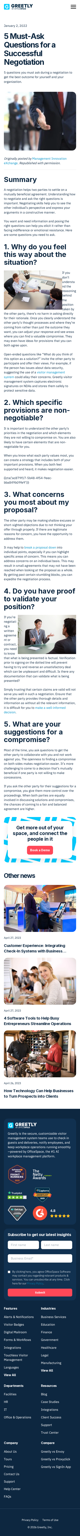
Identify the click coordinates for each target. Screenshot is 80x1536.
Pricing (8, 1466)
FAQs (7, 1496)
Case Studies (50, 1402)
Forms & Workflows (17, 1340)
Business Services (53, 1317)
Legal (44, 1355)
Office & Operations (17, 1417)
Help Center (12, 1489)
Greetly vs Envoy (52, 1451)
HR (6, 1402)
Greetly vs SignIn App (56, 1467)
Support (46, 1425)
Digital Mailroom (15, 1332)
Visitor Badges (14, 1324)
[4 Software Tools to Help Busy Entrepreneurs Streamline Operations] (40, 981)
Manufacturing (51, 1363)
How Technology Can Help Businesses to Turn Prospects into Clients (38, 1093)
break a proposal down (40, 547)
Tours (8, 1459)
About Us (10, 1451)
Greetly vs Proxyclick (55, 1459)
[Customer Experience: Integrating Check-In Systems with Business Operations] (40, 908)
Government (49, 1340)
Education (48, 1324)
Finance (46, 1332)
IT (5, 1410)
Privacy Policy (35, 1283)
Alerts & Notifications (19, 1317)
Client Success (51, 1417)
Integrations (12, 1348)
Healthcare (49, 1348)
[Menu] (73, 7)
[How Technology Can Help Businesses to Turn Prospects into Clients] (40, 1053)
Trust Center (50, 1432)
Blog (44, 1394)
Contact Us (11, 1474)
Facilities (10, 1394)
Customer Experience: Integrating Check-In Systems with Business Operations (34, 948)
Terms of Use (50, 1520)
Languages (11, 1367)
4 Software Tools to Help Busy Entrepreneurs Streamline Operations (37, 1021)
